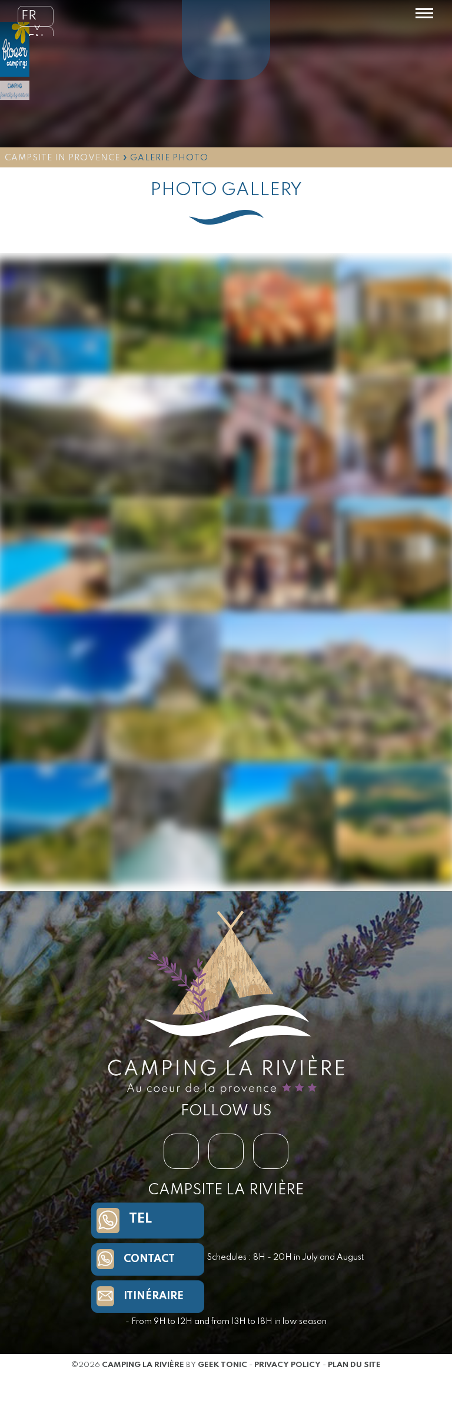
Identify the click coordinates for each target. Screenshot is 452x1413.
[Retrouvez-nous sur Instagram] (270, 1151)
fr (28, 15)
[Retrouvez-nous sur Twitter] (226, 1151)
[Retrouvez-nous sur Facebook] (181, 1151)
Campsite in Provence (62, 158)
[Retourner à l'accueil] (226, 43)
